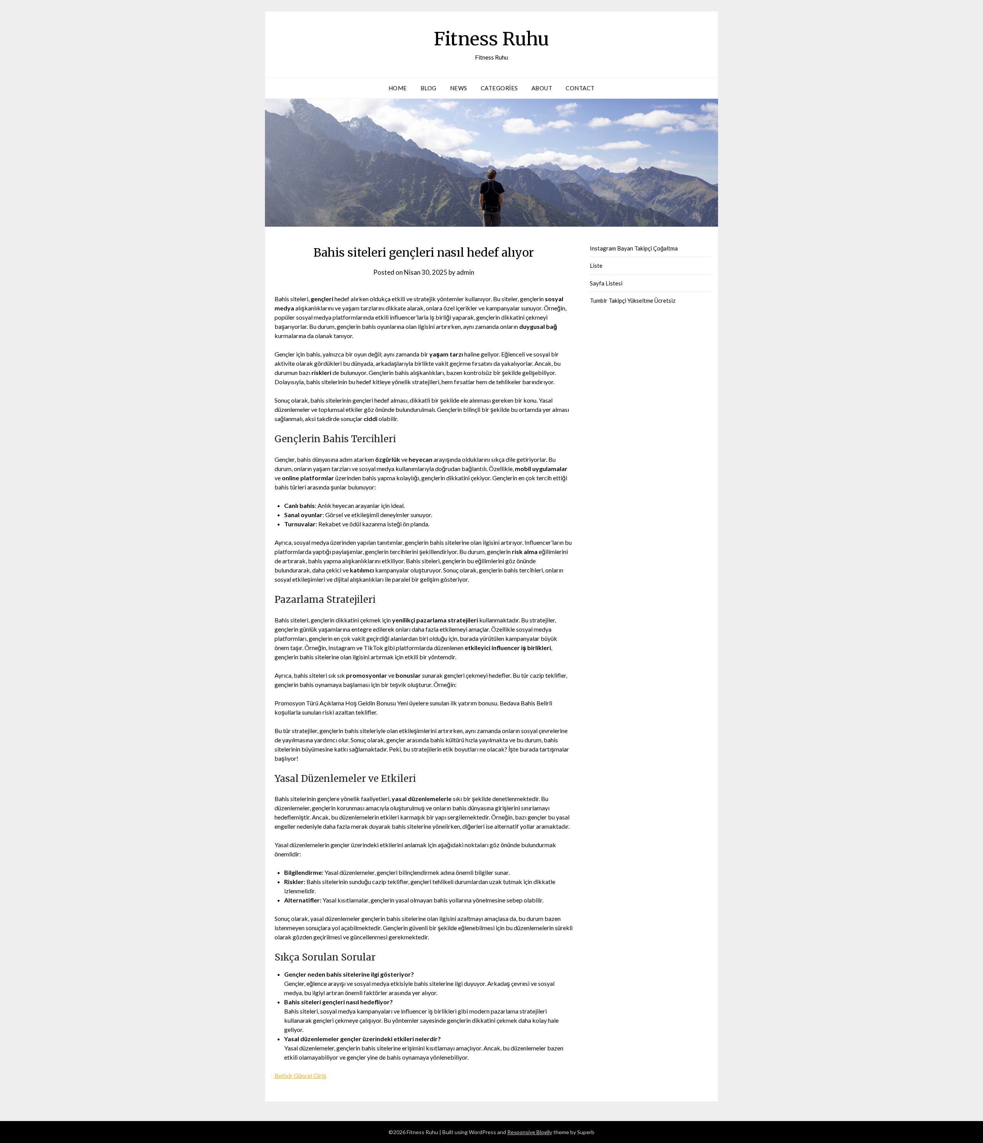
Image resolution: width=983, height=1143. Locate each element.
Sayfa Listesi (606, 283)
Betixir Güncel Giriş (300, 1075)
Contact (580, 88)
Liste (596, 265)
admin (465, 272)
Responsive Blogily (529, 1132)
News (458, 88)
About (542, 88)
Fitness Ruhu (491, 38)
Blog (428, 88)
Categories (499, 88)
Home (398, 88)
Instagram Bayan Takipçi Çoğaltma (634, 248)
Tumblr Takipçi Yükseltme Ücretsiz (632, 300)
